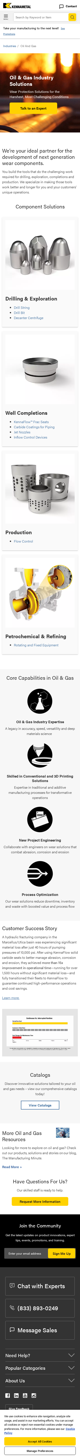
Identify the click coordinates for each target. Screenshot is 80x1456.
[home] (15, 6)
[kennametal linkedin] (16, 1396)
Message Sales (37, 1329)
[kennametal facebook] (7, 1396)
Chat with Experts (41, 1285)
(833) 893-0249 (37, 1307)
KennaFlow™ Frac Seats (31, 421)
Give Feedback (19, 1409)
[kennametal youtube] (25, 1396)
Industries (9, 46)
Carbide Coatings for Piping (34, 426)
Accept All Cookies (40, 1441)
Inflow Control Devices (30, 437)
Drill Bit (19, 312)
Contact (71, 6)
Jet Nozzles (22, 432)
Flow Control (23, 541)
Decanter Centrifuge (28, 317)
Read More (11, 1167)
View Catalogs (40, 1105)
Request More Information (40, 1201)
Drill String (22, 307)
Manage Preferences (40, 1451)
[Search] (72, 17)
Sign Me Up (62, 1253)
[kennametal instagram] (34, 1396)
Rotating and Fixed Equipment (36, 644)
